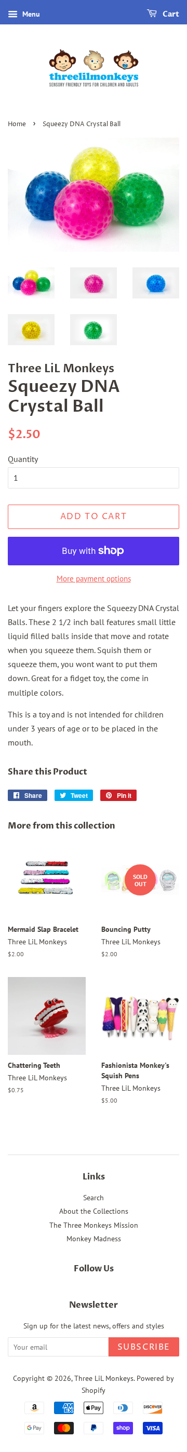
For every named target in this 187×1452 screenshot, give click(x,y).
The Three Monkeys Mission (93, 1225)
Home (17, 124)
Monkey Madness (93, 1238)
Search (93, 1197)
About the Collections (93, 1211)
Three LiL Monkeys (103, 1378)
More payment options (94, 578)
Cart (170, 14)
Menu (30, 14)
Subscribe (143, 1347)
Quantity (23, 459)
